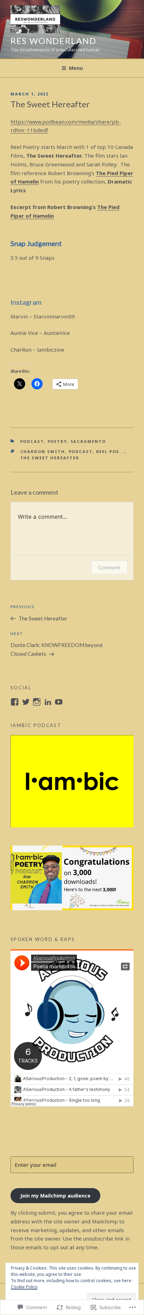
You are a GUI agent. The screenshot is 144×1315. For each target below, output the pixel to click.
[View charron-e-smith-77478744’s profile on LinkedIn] (48, 702)
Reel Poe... (110, 451)
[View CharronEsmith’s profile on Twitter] (26, 702)
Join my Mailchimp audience (55, 1195)
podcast (32, 441)
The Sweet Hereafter (50, 457)
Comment (109, 567)
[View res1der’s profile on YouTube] (59, 702)
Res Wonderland (53, 41)
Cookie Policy (24, 1287)
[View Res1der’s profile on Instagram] (37, 702)
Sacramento (88, 441)
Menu (76, 68)
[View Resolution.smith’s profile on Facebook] (14, 702)
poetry (57, 441)
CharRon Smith (42, 451)
